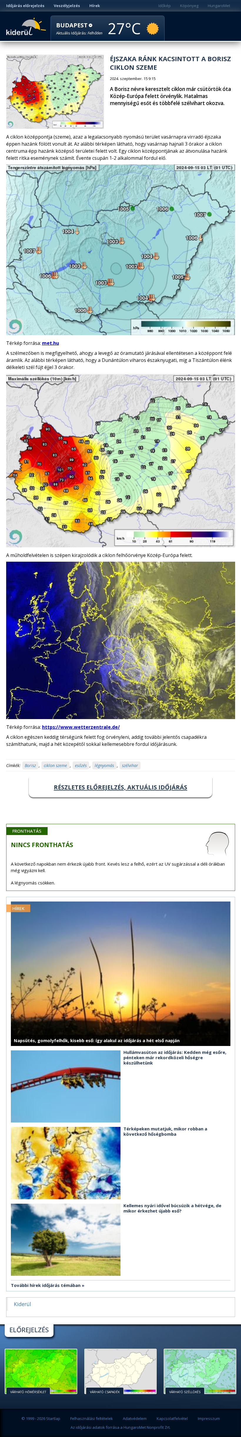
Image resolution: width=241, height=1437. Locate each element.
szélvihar (130, 765)
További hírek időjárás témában (46, 1285)
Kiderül (27, 25)
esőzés (81, 765)
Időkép (164, 5)
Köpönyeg (189, 5)
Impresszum (209, 1418)
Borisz (30, 765)
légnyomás (104, 765)
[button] (79, 28)
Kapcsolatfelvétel (172, 1418)
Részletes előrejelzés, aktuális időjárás (120, 787)
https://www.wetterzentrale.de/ (81, 727)
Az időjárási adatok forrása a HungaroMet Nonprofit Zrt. (120, 1427)
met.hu (50, 343)
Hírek (94, 5)
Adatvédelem (135, 1418)
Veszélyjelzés (67, 5)
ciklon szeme (55, 765)
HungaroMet (219, 5)
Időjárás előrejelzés (25, 5)
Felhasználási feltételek (91, 1418)
